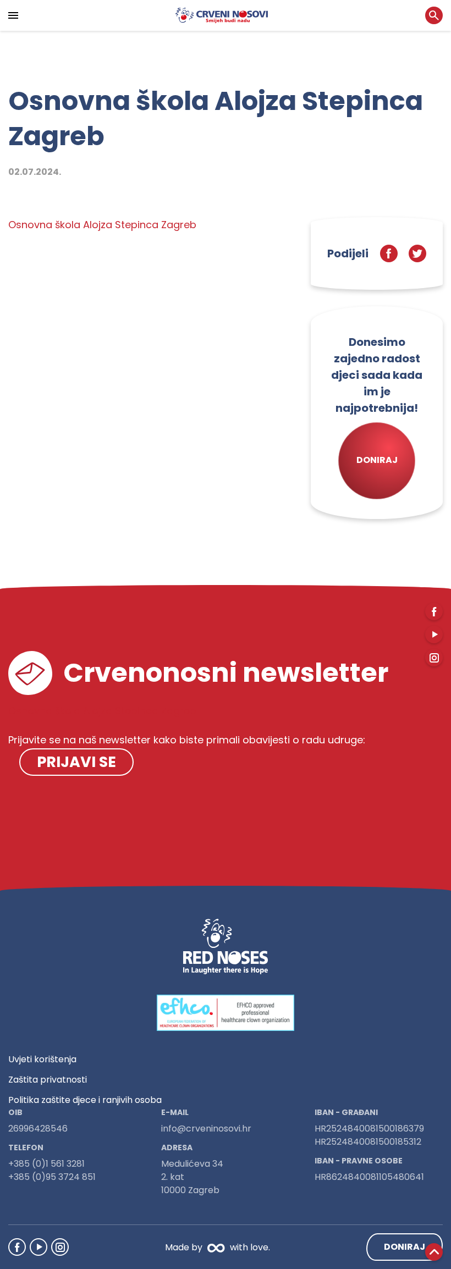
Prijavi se (76, 762)
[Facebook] (17, 1247)
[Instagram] (60, 1247)
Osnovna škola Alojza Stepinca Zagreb (102, 224)
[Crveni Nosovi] (221, 15)
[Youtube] (38, 1247)
